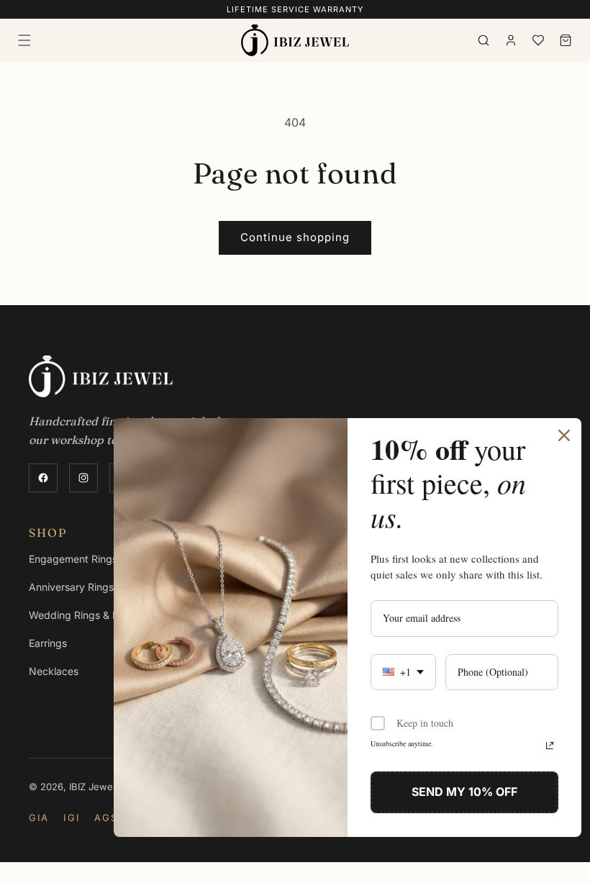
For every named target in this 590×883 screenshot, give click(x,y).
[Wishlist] (538, 40)
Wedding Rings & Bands (85, 615)
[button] (24, 40)
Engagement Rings (73, 559)
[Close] (564, 435)
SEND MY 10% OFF (464, 791)
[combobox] (403, 672)
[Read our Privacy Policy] (549, 745)
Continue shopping (295, 237)
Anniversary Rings (71, 587)
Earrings (48, 643)
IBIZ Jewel (92, 786)
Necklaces (53, 671)
